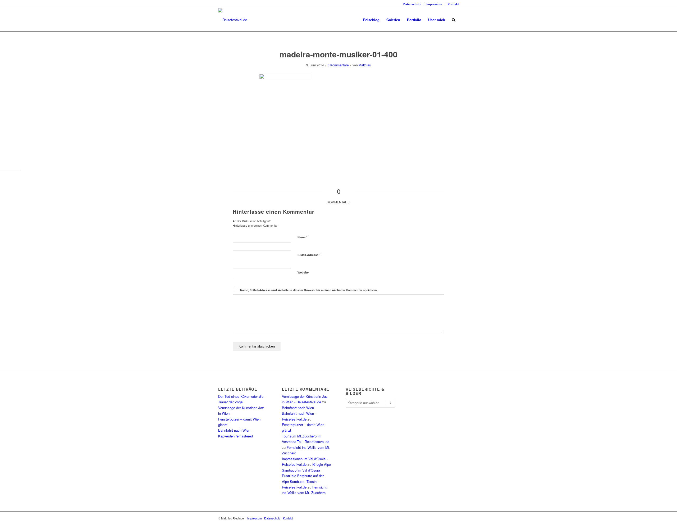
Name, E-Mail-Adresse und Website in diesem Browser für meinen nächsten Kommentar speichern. (309, 290)
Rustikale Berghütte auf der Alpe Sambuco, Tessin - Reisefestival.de (303, 481)
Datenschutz (412, 4)
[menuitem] (412, 4)
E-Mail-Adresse (309, 254)
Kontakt (453, 4)
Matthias (365, 65)
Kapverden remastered (235, 436)
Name (303, 236)
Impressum (434, 4)
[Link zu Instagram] (220, 4)
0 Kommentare (338, 65)
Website (303, 272)
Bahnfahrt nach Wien (234, 430)
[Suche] (454, 19)
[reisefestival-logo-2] (232, 19)
